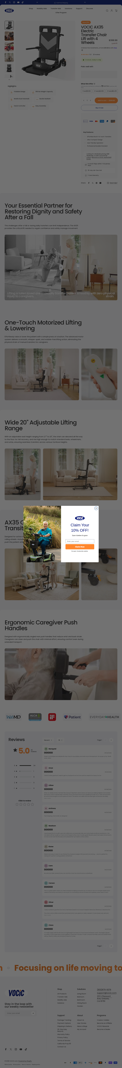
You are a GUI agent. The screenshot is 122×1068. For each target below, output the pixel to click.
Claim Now (80, 546)
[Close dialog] (96, 508)
